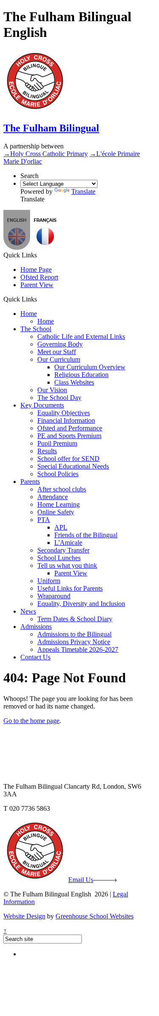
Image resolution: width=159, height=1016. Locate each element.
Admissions (36, 626)
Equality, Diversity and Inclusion (81, 603)
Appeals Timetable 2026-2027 (77, 649)
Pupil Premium (57, 443)
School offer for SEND (68, 458)
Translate (83, 191)
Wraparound (53, 596)
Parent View (36, 284)
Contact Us (35, 657)
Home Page (36, 269)
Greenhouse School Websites (95, 916)
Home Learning (58, 504)
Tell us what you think (67, 565)
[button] (45, 247)
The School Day (59, 397)
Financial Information (66, 420)
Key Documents (42, 405)
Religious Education (81, 374)
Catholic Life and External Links (81, 336)
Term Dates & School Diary (74, 618)
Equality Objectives (63, 412)
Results (47, 451)
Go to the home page (31, 720)
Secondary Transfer (63, 550)
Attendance (52, 496)
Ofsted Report (39, 277)
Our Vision (52, 390)
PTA (43, 519)
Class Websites (74, 382)
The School (35, 328)
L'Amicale (68, 542)
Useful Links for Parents (70, 588)
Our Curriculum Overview (90, 367)
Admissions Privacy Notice (73, 641)
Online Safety (55, 512)
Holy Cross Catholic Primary (45, 153)
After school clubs (61, 489)
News (28, 611)
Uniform (48, 580)
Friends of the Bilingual (85, 535)
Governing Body (60, 344)
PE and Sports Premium (69, 435)
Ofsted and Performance (69, 428)
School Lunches (59, 557)
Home (28, 313)
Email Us (80, 879)
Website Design (24, 916)
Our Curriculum (58, 359)
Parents (30, 481)
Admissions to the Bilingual (74, 634)
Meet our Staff (56, 351)
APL (60, 527)
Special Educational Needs (73, 466)
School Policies (57, 473)
